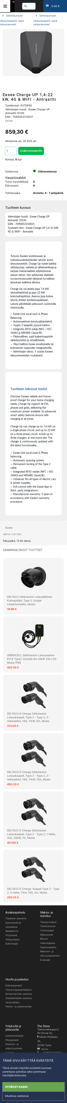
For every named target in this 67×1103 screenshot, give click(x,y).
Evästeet (45, 960)
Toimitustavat (47, 926)
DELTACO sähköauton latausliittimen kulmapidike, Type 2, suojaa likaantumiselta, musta (29, 600)
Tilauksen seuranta (15, 918)
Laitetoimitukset (14, 1035)
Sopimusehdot (48, 947)
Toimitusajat (47, 930)
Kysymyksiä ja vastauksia (13, 924)
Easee (9, 120)
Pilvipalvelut (12, 1040)
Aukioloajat (11, 943)
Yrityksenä (11, 935)
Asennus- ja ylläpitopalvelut (13, 1046)
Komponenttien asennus (18, 993)
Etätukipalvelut (13, 985)
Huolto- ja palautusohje (18, 1006)
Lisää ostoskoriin (31, 150)
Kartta (44, 1049)
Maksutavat (46, 934)
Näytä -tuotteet (12, 534)
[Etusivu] (13, 1)
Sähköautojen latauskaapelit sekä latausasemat (12, 20)
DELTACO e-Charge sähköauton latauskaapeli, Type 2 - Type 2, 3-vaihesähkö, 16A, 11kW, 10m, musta (28, 775)
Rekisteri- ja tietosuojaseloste (50, 953)
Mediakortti (11, 931)
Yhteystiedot (12, 939)
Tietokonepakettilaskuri (18, 989)
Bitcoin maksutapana (47, 940)
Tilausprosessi (48, 922)
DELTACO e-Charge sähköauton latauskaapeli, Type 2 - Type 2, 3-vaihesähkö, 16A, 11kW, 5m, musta (28, 717)
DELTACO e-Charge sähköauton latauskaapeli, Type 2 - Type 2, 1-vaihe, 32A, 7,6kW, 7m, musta (31, 834)
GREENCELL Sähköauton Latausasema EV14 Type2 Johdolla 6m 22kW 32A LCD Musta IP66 (31, 659)
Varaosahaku (12, 1002)
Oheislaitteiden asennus (18, 998)
